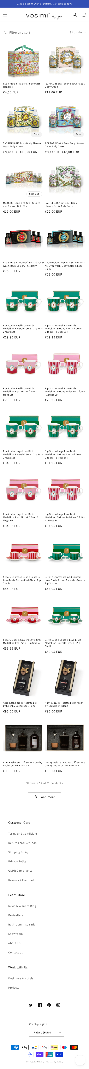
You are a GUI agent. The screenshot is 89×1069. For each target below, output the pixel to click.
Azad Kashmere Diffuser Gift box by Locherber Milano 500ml (22, 764)
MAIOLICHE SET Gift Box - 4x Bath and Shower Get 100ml (21, 204)
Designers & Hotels (21, 978)
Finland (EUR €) (43, 1032)
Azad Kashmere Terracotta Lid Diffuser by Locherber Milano (20, 704)
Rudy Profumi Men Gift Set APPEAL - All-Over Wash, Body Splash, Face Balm (65, 265)
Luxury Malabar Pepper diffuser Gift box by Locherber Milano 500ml (65, 764)
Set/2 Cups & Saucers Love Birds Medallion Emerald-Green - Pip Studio (63, 643)
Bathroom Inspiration (22, 924)
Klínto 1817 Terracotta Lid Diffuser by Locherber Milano (64, 704)
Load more (47, 797)
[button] (5, 14)
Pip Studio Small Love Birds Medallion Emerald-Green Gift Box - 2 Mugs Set (23, 328)
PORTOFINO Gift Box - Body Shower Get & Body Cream (65, 145)
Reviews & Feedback (21, 880)
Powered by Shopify (55, 1062)
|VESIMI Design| (38, 1062)
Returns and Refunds (22, 843)
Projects (13, 987)
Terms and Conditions (23, 833)
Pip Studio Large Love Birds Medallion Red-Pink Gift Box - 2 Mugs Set (20, 517)
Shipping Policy (18, 852)
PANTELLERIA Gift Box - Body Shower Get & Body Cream (61, 204)
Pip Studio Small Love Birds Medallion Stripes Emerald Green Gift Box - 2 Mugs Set (64, 328)
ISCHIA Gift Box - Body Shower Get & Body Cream (65, 85)
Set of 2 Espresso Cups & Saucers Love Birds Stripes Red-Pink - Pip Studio (22, 580)
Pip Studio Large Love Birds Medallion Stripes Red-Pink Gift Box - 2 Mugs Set (65, 517)
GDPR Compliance (20, 870)
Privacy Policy (17, 861)
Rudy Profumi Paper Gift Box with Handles (21, 85)
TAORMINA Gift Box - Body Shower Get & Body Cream (22, 145)
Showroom (15, 934)
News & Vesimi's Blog (22, 906)
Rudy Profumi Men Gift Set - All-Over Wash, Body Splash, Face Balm (23, 264)
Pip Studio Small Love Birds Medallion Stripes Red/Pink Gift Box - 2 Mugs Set (65, 391)
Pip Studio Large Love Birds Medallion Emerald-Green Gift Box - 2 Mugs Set (23, 454)
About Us (14, 943)
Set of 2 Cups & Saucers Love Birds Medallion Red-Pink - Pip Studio (22, 641)
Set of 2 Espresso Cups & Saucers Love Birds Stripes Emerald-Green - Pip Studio (65, 580)
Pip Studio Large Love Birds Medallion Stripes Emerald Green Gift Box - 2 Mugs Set (64, 454)
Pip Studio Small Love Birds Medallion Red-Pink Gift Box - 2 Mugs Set (20, 391)
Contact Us (15, 952)
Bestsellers (15, 915)
